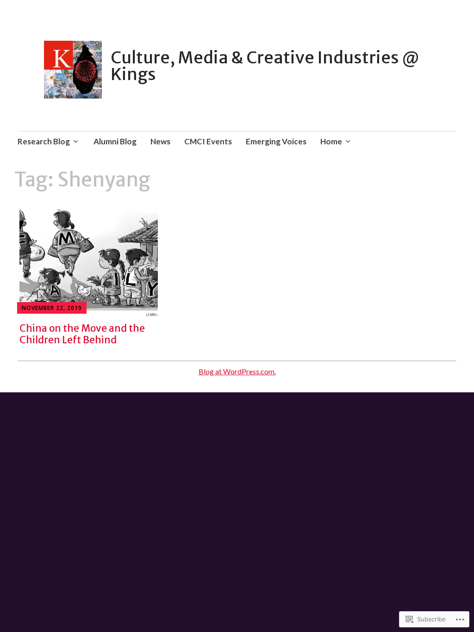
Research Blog (44, 141)
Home (331, 141)
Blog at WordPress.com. (237, 371)
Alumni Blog (115, 141)
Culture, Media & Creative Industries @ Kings (265, 66)
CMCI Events (208, 141)
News (160, 141)
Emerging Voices (276, 141)
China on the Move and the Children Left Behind (82, 334)
